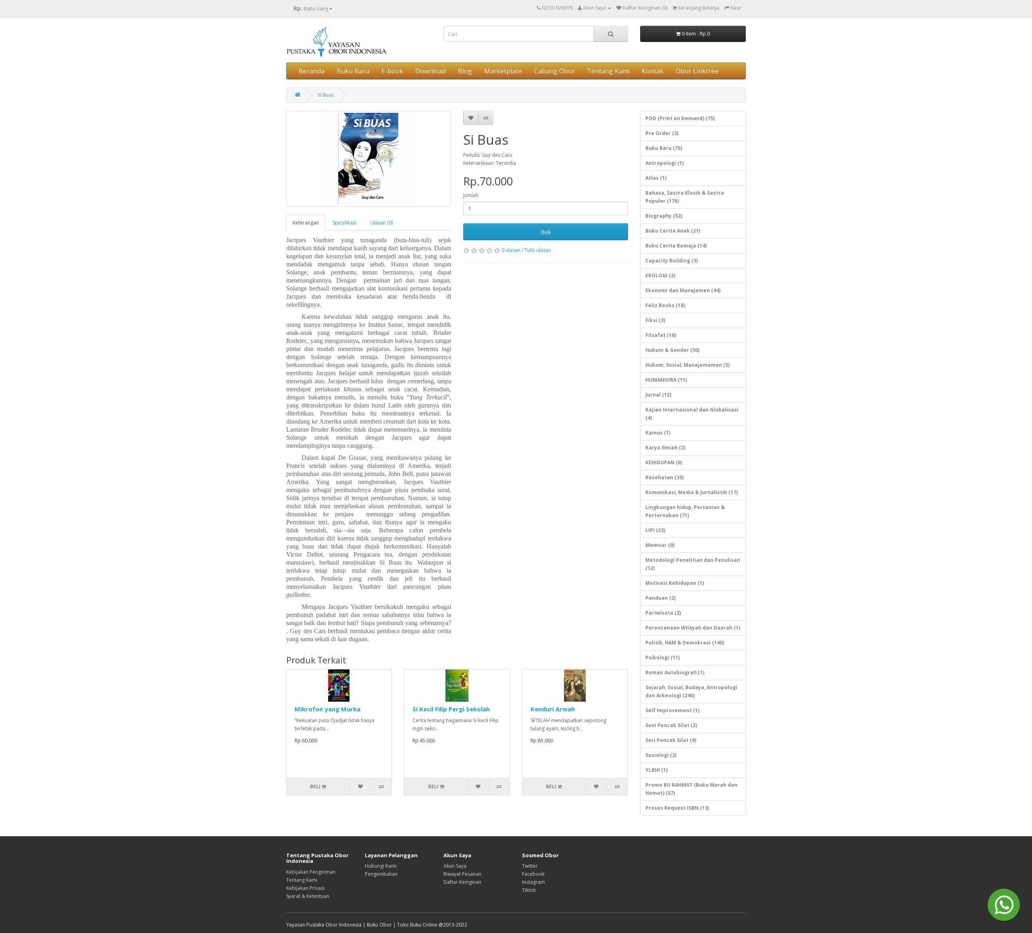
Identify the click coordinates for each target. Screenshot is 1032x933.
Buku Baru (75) (663, 148)
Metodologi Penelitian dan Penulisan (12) (692, 564)
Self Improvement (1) (672, 710)
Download (430, 70)
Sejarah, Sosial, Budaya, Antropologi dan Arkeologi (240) (691, 691)
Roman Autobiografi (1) (674, 672)
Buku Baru (353, 70)
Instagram (533, 882)
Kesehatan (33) (664, 477)
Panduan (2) (660, 597)
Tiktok (529, 890)
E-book (392, 70)
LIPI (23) (655, 530)
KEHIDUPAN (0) (663, 462)
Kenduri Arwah (553, 709)
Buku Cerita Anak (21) (672, 230)
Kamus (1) (657, 432)
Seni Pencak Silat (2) (671, 725)
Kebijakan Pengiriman (310, 872)
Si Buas (326, 94)
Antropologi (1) (664, 163)
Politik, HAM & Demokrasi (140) (684, 642)
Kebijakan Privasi (305, 888)
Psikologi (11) (662, 657)
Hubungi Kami (381, 865)
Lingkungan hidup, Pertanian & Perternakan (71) (685, 511)
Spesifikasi (344, 222)
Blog (465, 70)
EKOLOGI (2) (660, 275)
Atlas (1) (655, 178)
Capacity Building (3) (671, 260)
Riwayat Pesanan (462, 874)
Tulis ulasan (537, 250)
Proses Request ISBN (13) (677, 807)
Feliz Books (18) (665, 305)
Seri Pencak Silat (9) (670, 740)
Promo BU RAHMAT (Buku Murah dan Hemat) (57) (691, 788)
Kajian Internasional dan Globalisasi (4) (692, 413)
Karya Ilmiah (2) (665, 447)
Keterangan (306, 222)
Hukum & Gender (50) (672, 350)
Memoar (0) (659, 545)
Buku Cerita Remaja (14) (676, 245)
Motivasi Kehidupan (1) (674, 583)
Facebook (533, 874)
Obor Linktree (697, 70)
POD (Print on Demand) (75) (680, 118)
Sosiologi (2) (660, 755)
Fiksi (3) (655, 320)
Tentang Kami (608, 70)
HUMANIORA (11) (666, 379)
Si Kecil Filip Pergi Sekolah (451, 709)
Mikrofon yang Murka (327, 709)
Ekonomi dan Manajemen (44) (682, 290)
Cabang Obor (554, 70)
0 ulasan (510, 250)
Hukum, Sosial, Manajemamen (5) (687, 365)
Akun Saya (454, 865)
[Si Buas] (368, 159)
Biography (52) (663, 215)
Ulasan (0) (381, 222)
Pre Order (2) (661, 133)
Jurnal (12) (658, 394)
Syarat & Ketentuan (307, 896)
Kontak (653, 70)
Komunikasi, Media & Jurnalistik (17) (691, 492)
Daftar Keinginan (462, 882)
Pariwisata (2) (663, 612)
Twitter (530, 865)
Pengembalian (381, 874)
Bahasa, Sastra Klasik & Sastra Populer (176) (684, 196)
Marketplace (503, 70)
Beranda (312, 70)
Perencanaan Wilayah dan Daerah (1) (692, 627)
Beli (546, 232)
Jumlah (471, 195)
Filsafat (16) (660, 335)
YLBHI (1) (656, 770)
